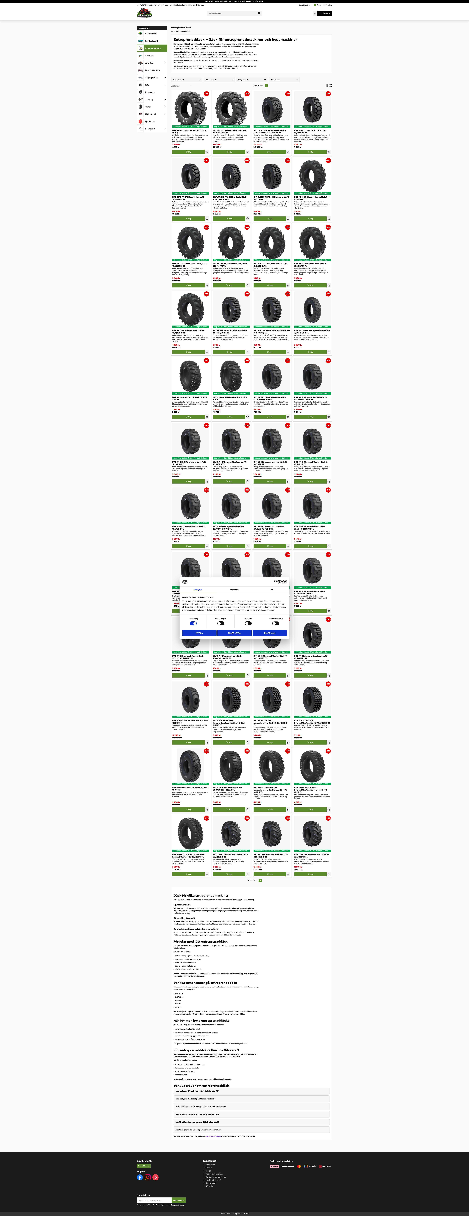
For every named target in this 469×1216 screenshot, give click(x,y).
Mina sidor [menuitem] (210, 1164)
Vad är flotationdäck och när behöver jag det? (197, 1114)
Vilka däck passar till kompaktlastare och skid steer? (201, 1106)
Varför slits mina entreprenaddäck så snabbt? (197, 1121)
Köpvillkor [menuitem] (210, 1186)
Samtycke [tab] (198, 590)
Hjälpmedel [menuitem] (150, 114)
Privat (317, 5)
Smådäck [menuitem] (149, 55)
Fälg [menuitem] (147, 84)
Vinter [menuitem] (148, 106)
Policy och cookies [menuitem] (214, 1173)
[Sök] (259, 13)
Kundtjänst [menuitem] (303, 5)
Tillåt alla (269, 633)
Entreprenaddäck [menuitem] (153, 48)
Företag (327, 5)
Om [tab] (271, 590)
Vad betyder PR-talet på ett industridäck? (195, 1098)
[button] (315, 13)
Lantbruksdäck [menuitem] (151, 40)
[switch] (220, 623)
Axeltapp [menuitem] (149, 99)
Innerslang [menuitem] (150, 92)
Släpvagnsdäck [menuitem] (152, 77)
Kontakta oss (143, 1165)
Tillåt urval (234, 633)
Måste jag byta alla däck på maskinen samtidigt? (198, 1129)
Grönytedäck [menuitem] (151, 33)
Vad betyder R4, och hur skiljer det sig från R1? (197, 1090)
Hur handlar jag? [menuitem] (213, 1180)
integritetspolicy (177, 1205)
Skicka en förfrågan (213, 1136)
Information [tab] (235, 590)
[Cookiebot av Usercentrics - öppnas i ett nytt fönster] (276, 582)
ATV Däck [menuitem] (149, 62)
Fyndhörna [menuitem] (150, 121)
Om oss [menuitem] (209, 1167)
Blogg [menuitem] (208, 1170)
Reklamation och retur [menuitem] (216, 1176)
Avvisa (199, 633)
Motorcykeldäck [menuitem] (152, 70)
